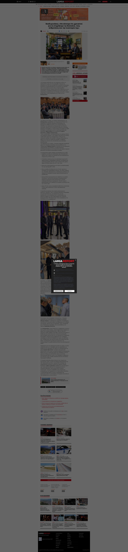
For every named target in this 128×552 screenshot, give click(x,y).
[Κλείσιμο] (76, 260)
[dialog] (64, 276)
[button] (64, 275)
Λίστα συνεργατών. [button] (64, 282)
